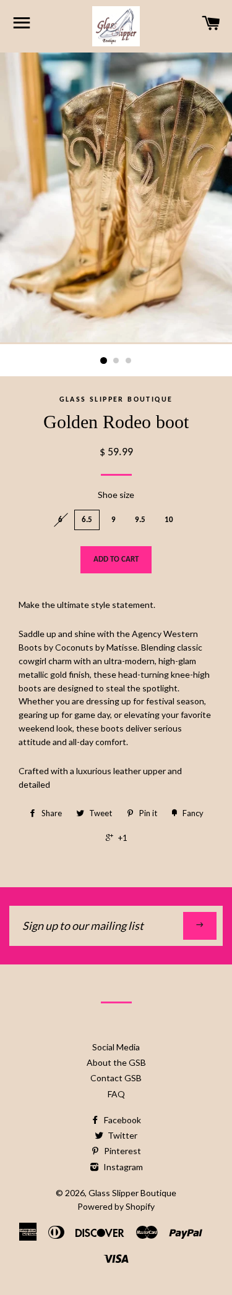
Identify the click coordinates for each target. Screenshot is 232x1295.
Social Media (116, 1047)
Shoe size (116, 494)
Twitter (121, 1135)
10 (169, 520)
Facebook (121, 1120)
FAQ (116, 1094)
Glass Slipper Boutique (132, 1192)
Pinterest (121, 1150)
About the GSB (116, 1062)
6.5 (87, 520)
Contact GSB (116, 1078)
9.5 (140, 520)
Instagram (122, 1167)
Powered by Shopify (116, 1206)
